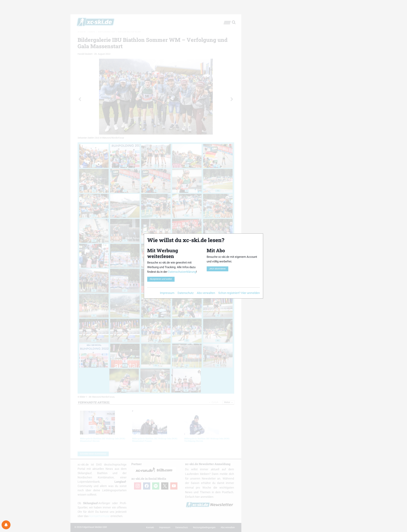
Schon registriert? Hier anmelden (239, 293)
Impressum (167, 293)
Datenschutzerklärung (182, 271)
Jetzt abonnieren (217, 268)
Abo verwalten (206, 293)
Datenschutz (186, 293)
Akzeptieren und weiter (161, 279)
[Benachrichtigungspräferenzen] (6, 524)
